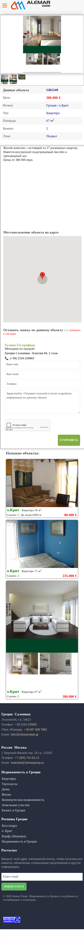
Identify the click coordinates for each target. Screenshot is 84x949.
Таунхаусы (9, 784)
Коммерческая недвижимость (23, 800)
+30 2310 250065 (26, 724)
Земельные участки (15, 805)
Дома (6, 789)
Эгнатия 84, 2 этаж (44, 353)
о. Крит (7, 831)
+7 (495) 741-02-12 (27, 757)
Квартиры (9, 778)
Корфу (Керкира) (14, 836)
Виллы (6, 794)
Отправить (69, 440)
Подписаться (14, 886)
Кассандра (9, 825)
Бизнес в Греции (13, 810)
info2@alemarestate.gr (24, 734)
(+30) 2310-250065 (22, 358)
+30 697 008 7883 (35, 729)
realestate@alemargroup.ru (27, 762)
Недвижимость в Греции (19, 841)
